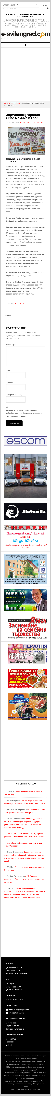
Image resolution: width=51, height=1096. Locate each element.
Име (8, 370)
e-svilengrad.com (17, 1056)
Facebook (10, 1042)
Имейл (9, 383)
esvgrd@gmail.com (16, 1013)
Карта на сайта (12, 1026)
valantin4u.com (34, 1089)
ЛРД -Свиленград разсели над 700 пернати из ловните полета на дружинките (24, 879)
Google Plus (11, 1039)
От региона (19, 304)
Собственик (11, 1023)
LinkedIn (9, 1045)
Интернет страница (14, 395)
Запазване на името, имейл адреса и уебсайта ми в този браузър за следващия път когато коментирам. (24, 413)
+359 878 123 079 (15, 1000)
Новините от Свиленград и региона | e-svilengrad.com (25, 15)
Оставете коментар (35, 123)
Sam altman (11, 843)
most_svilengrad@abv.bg (18, 1010)
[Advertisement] (25, 74)
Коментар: (11, 344)
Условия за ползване (15, 1029)
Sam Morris (11, 834)
